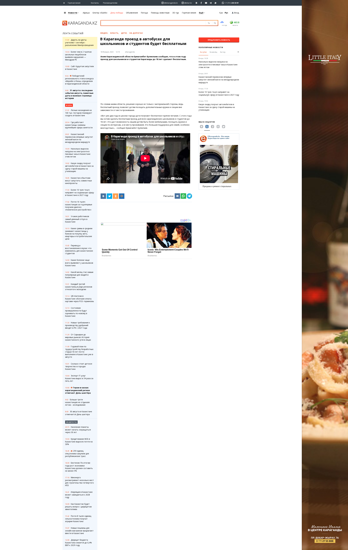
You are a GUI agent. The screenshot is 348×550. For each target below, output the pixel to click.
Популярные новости (211, 47)
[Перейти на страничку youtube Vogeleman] (206, 3)
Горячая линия (74, 3)
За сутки (203, 52)
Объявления (132, 12)
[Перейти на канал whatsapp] (215, 3)
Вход (236, 12)
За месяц (213, 52)
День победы (116, 12)
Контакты (95, 3)
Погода (144, 12)
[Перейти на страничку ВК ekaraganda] (196, 3)
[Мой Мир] (121, 196)
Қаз (221, 12)
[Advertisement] (146, 82)
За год (222, 52)
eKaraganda (130, 52)
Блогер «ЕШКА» (100, 12)
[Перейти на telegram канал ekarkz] (211, 3)
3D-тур (175, 12)
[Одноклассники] (115, 196)
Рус (226, 12)
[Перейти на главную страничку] (65, 3)
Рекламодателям (110, 3)
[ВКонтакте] (103, 196)
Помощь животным (160, 12)
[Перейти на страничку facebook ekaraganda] (201, 3)
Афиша (86, 12)
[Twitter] (109, 196)
